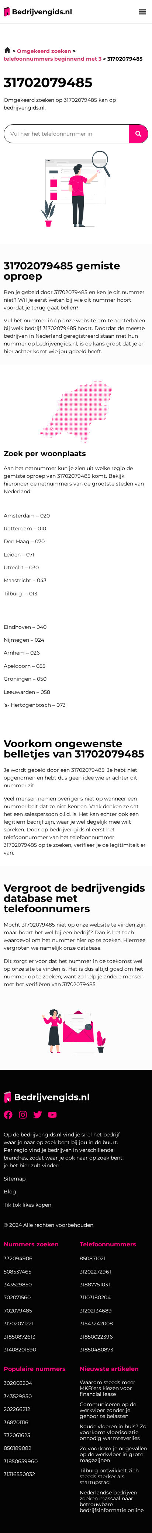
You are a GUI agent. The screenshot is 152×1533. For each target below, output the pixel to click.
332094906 (18, 1258)
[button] (142, 12)
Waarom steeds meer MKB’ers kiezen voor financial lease (107, 1388)
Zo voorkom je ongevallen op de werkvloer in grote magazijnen (113, 1454)
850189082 (17, 1448)
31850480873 (96, 1349)
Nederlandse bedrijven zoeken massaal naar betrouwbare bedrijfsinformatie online (112, 1501)
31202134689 (96, 1310)
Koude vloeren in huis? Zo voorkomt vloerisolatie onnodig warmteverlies (113, 1432)
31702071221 (19, 1323)
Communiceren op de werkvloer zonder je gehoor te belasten (108, 1410)
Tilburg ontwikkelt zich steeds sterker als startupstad (109, 1476)
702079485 (18, 1310)
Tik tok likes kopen (27, 1204)
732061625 (17, 1435)
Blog (10, 1191)
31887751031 (95, 1284)
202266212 (17, 1409)
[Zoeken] (138, 134)
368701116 (16, 1422)
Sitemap (14, 1178)
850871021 (93, 1258)
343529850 (18, 1396)
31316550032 (19, 1474)
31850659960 (21, 1461)
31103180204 (95, 1297)
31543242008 (96, 1323)
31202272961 (95, 1271)
